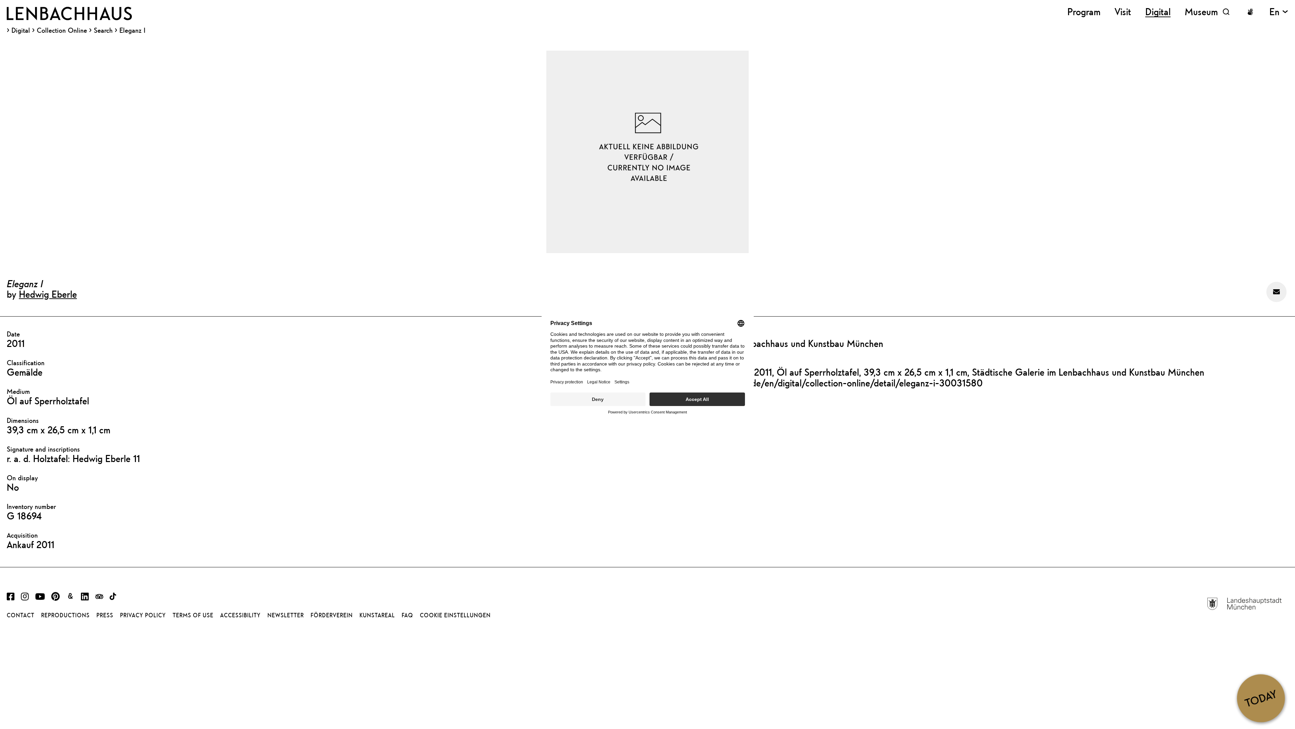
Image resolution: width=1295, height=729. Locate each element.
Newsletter (285, 615)
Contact (20, 615)
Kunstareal (377, 615)
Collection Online (62, 30)
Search (103, 30)
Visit (1123, 12)
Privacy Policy (143, 615)
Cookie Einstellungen (455, 615)
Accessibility (240, 615)
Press (104, 615)
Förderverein (332, 615)
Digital (20, 30)
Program (1083, 12)
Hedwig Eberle (48, 294)
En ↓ (1278, 12)
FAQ (407, 615)
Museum (1201, 12)
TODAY (1260, 698)
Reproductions (65, 615)
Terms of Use (193, 615)
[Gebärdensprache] (1250, 12)
